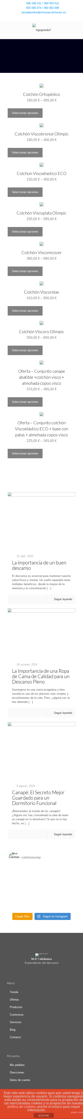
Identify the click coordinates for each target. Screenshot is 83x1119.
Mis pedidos (17, 1065)
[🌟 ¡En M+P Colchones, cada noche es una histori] (41, 869)
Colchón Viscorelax (41, 291)
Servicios (15, 1022)
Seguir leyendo (63, 599)
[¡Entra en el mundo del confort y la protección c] (41, 902)
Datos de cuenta (20, 1080)
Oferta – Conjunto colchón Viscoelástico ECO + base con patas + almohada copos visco (41, 428)
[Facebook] (36, 18)
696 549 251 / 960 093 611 (42, 3)
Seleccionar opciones (25, 113)
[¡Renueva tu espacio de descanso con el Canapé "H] (41, 880)
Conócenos (17, 1014)
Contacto (15, 1037)
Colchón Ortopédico (41, 94)
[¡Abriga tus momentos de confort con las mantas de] (41, 891)
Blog (12, 1029)
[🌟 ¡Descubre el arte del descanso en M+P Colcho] (41, 908)
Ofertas (14, 999)
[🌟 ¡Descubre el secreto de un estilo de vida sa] (41, 874)
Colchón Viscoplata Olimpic (41, 212)
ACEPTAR (43, 1115)
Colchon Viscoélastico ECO (41, 173)
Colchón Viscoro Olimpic (41, 331)
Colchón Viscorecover (41, 252)
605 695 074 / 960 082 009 (42, 7)
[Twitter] (41, 18)
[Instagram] (47, 18)
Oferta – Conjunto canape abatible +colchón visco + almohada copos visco (41, 377)
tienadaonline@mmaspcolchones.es (43, 12)
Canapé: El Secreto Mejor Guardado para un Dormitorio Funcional (38, 797)
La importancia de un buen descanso (39, 565)
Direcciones (17, 1072)
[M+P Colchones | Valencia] (41, 30)
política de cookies (21, 1106)
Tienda (14, 992)
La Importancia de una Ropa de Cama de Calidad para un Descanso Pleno (41, 676)
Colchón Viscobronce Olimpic (42, 133)
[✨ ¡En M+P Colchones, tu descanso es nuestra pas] (41, 896)
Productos (16, 1007)
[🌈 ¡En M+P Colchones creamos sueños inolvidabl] (41, 885)
